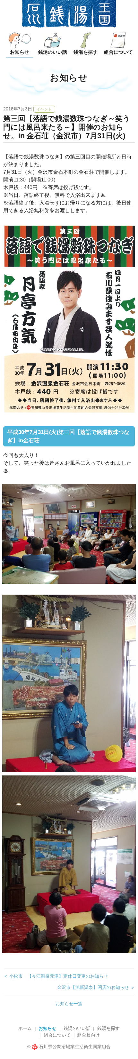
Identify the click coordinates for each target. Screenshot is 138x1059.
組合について (57, 1035)
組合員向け (88, 1035)
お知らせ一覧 (69, 1003)
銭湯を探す (108, 1028)
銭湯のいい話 (77, 1028)
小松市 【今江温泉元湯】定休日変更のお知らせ (58, 976)
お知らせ (47, 1028)
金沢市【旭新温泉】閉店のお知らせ (93, 987)
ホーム (25, 1028)
